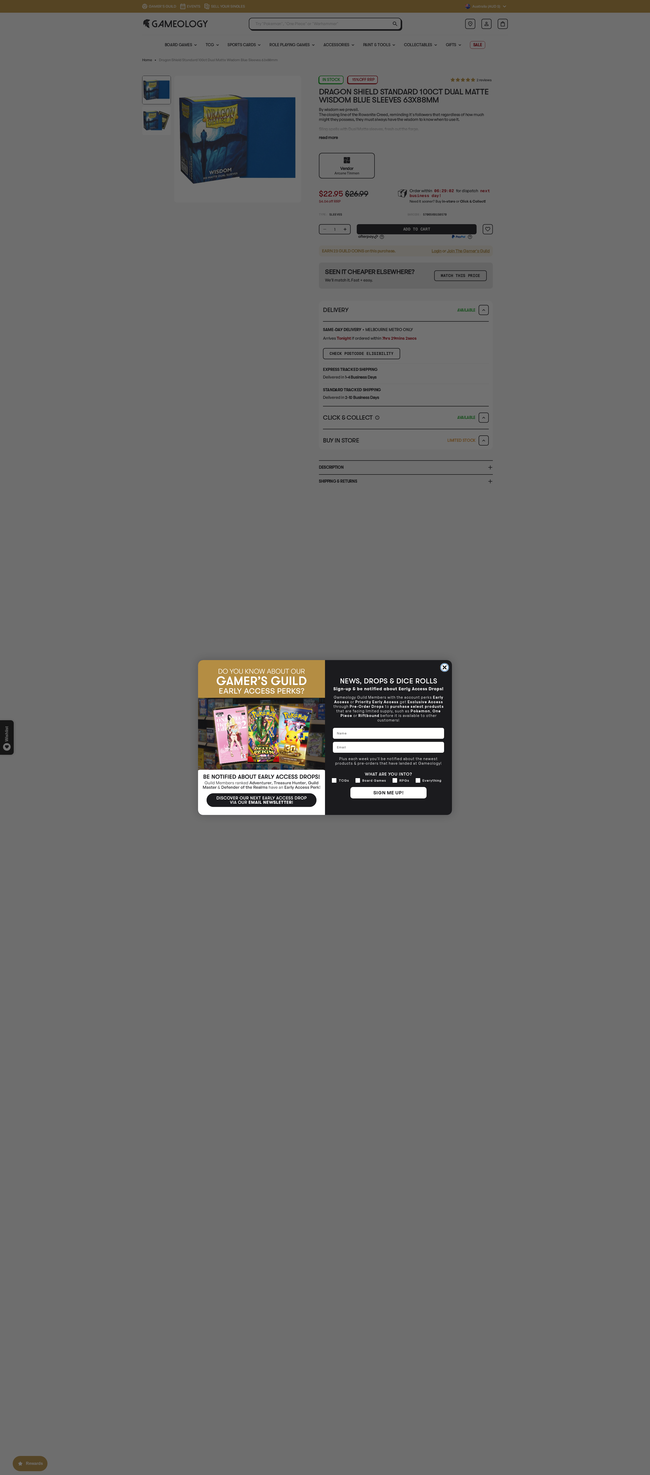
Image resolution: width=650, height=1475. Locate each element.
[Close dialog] (444, 667)
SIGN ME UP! (388, 792)
